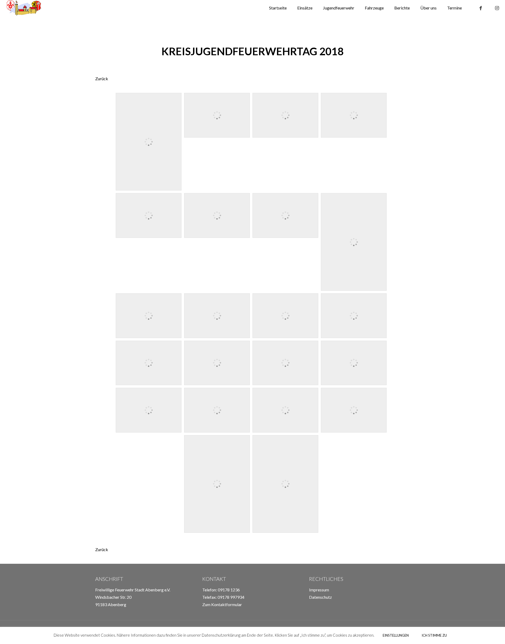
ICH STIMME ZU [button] (434, 635)
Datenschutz (320, 597)
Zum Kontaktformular (222, 604)
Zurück (101, 78)
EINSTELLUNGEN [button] (396, 635)
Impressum (319, 589)
